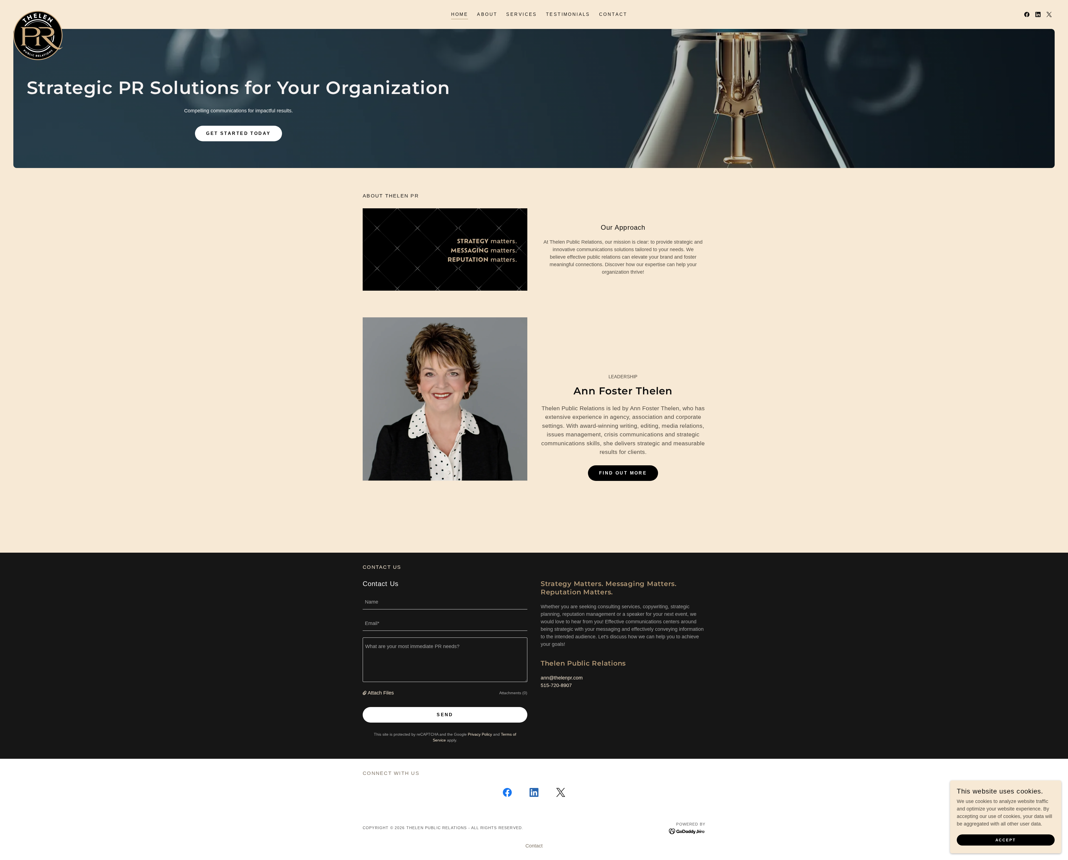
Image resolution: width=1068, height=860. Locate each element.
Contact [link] (613, 14)
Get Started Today (238, 133)
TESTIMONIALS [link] (568, 14)
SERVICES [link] (521, 14)
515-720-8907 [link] (556, 685)
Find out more (623, 473)
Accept (1005, 840)
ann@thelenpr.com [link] (562, 678)
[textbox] (445, 602)
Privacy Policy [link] (480, 734)
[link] (38, 13)
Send (445, 714)
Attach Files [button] (381, 693)
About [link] (487, 14)
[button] (365, 693)
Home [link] (459, 14)
